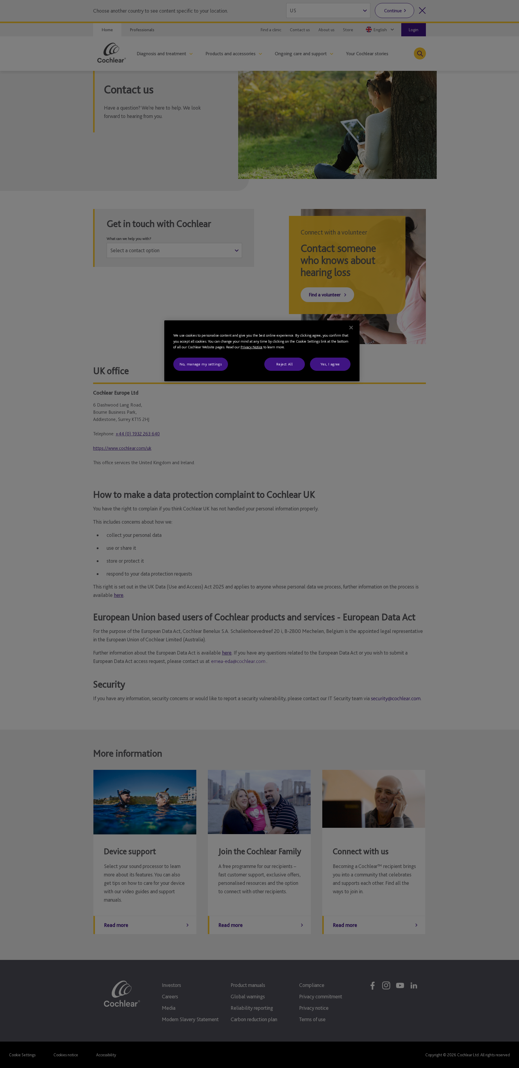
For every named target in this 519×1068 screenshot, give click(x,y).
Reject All (284, 364)
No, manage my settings (201, 364)
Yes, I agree (330, 364)
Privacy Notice (252, 347)
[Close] (351, 327)
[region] (262, 350)
